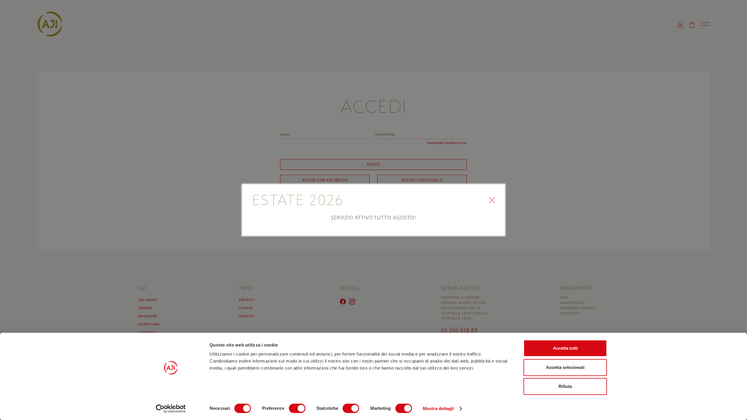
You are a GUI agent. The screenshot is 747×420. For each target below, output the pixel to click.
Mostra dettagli (438, 408)
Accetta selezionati (565, 367)
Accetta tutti (565, 348)
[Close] (496, 192)
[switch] (297, 408)
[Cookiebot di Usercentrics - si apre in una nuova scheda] (170, 408)
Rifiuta (565, 386)
